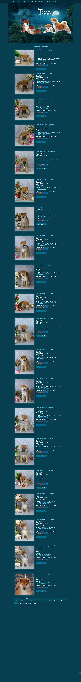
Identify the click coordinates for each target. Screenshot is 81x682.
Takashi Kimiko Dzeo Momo (44, 503)
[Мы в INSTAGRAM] (41, 65)
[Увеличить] (25, 58)
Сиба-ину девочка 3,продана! (45, 293)
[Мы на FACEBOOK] (45, 65)
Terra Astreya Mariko (42, 583)
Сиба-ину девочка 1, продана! (45, 151)
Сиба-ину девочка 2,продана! (45, 125)
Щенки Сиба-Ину (27, 598)
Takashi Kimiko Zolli (42, 189)
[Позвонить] (37, 65)
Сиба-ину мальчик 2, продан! (45, 207)
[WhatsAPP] (39, 65)
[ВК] (43, 65)
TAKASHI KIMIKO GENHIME (43, 327)
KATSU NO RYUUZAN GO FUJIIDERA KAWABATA (47, 188)
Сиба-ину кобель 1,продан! (44, 73)
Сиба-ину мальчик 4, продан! (45, 470)
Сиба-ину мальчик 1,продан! (45, 179)
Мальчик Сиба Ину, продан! (45, 50)
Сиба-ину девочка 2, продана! (45, 438)
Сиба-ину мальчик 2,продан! (45, 349)
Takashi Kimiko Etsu (42, 60)
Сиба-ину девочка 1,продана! (45, 265)
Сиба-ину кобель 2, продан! (44, 99)
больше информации (41, 90)
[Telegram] (47, 65)
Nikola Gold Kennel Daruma (43, 83)
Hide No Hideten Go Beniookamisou (44, 82)
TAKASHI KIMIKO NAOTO (43, 327)
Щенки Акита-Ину (53, 598)
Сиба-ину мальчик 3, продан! (45, 407)
